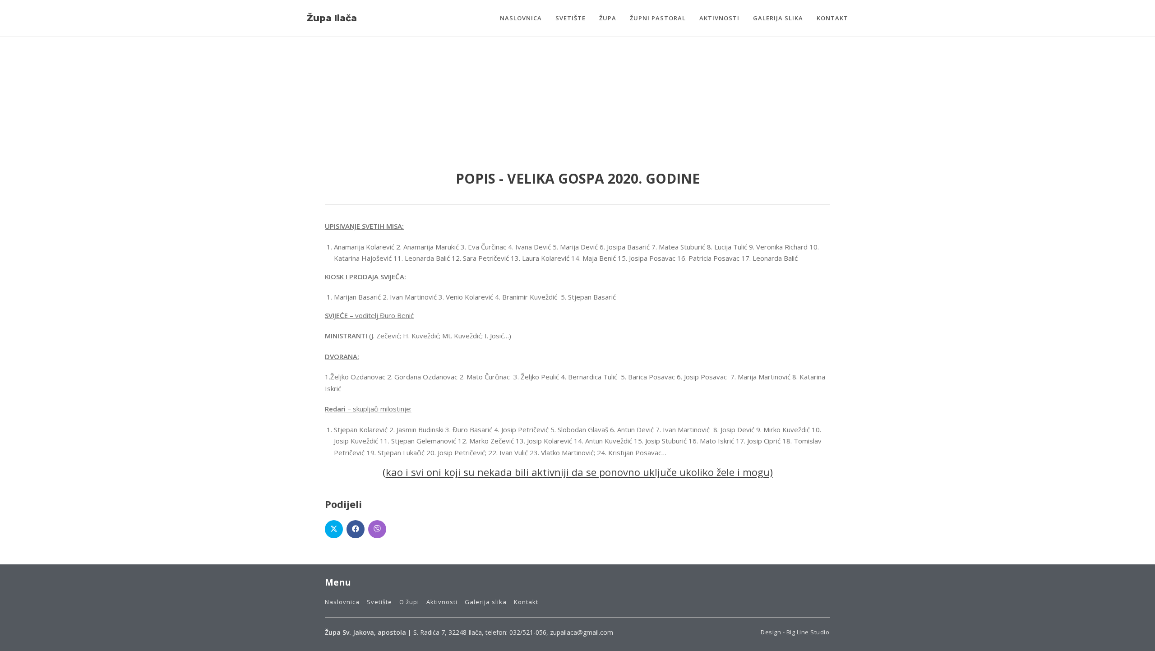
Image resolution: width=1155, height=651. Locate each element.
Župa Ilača (332, 18)
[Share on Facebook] (355, 529)
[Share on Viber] (377, 529)
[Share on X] (334, 529)
